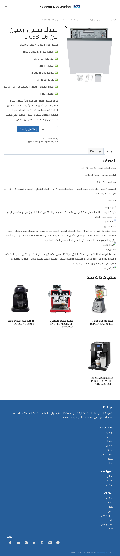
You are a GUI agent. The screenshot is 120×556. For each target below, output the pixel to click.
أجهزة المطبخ (44, 141)
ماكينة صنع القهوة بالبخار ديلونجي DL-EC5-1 (20, 322)
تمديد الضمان (107, 454)
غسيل (110, 511)
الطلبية (110, 480)
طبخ (111, 520)
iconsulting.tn (101, 552)
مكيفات (109, 502)
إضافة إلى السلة (28, 129)
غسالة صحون (33, 141)
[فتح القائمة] (6, 6)
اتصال (110, 463)
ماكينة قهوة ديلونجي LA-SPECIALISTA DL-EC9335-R (61, 323)
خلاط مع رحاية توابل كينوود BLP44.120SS (101, 322)
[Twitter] (34, 543)
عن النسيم (108, 437)
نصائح (110, 459)
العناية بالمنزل (107, 524)
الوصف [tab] (110, 151)
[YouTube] (18, 543)
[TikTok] (10, 543)
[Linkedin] (42, 543)
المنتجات (109, 441)
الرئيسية (109, 432)
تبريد (111, 507)
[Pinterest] (26, 543)
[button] (66, 27)
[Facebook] (58, 543)
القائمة (109, 485)
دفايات (110, 529)
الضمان (109, 446)
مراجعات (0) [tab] (95, 151)
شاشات (109, 498)
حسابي (110, 476)
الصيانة (110, 450)
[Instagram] (50, 543)
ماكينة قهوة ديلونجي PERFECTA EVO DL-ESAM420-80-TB (101, 380)
